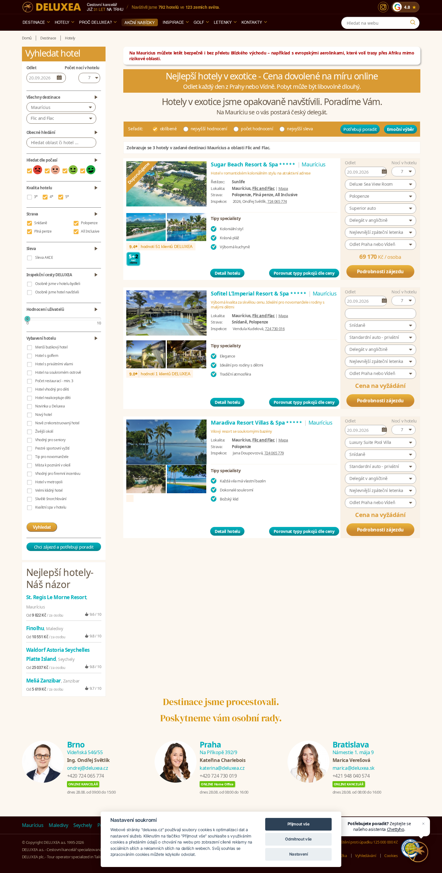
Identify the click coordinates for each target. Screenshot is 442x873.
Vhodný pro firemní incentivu (57, 473)
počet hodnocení (257, 129)
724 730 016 (274, 328)
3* (36, 196)
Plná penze (43, 231)
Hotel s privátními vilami (54, 364)
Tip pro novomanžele (51, 456)
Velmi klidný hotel (49, 490)
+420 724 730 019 (218, 775)
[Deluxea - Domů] (52, 7)
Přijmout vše (298, 824)
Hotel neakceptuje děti (52, 397)
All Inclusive (90, 231)
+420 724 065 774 (85, 775)
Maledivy (58, 825)
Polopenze (89, 222)
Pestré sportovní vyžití (52, 448)
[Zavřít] (423, 824)
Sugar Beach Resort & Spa (253, 164)
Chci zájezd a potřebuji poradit (64, 547)
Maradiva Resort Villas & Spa (257, 422)
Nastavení (298, 854)
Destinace (34, 22)
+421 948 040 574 (351, 775)
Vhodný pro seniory (50, 439)
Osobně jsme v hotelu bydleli (57, 283)
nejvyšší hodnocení (209, 129)
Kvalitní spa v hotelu (50, 507)
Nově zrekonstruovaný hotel (57, 423)
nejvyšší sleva (300, 129)
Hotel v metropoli (48, 481)
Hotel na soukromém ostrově (58, 372)
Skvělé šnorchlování (50, 498)
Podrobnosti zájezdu (380, 271)
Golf (199, 22)
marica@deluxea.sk (354, 768)
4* (52, 196)
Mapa (283, 188)
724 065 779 (274, 453)
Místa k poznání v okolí (52, 465)
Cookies (391, 855)
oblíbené (168, 129)
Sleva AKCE (44, 257)
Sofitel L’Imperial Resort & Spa (259, 293)
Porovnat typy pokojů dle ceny (304, 273)
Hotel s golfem (46, 355)
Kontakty (251, 22)
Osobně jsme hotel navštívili (57, 292)
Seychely (82, 825)
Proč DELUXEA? (95, 22)
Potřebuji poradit (360, 129)
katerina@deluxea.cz (222, 768)
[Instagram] (383, 7)
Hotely (62, 22)
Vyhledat (42, 527)
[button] (403, 171)
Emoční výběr (400, 129)
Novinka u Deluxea (50, 406)
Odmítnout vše (298, 839)
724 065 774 (277, 201)
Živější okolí (44, 431)
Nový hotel (43, 414)
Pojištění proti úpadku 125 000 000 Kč (366, 842)
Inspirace (173, 22)
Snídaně (40, 222)
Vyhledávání (365, 855)
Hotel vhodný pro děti (52, 389)
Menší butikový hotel (51, 347)
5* (67, 196)
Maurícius (40, 107)
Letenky (223, 22)
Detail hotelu (227, 273)
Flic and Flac (263, 188)
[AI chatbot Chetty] (418, 852)
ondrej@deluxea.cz (87, 768)
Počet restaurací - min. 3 (54, 380)
